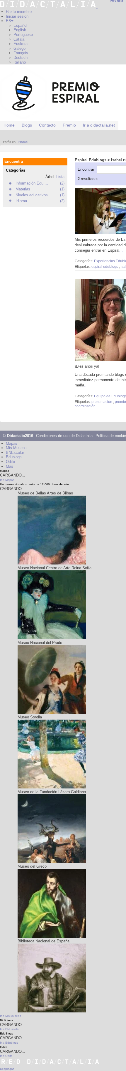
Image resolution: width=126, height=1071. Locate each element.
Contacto (47, 125)
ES (8, 21)
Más (9, 466)
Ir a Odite (6, 1055)
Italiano (19, 62)
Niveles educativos (32, 195)
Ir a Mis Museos (10, 1015)
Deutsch (20, 57)
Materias (23, 189)
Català (18, 39)
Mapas (11, 443)
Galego (19, 48)
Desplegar (7, 1068)
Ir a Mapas (7, 479)
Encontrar (86, 169)
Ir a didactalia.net (99, 125)
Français (20, 53)
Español (20, 25)
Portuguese (23, 34)
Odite (10, 461)
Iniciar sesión (17, 16)
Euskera (20, 43)
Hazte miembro (19, 11)
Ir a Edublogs (9, 1042)
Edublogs (14, 457)
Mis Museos (16, 448)
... (121, 250)
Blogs (27, 125)
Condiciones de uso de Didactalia (64, 436)
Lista (60, 177)
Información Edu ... (32, 183)
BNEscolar (15, 452)
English (19, 30)
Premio (69, 125)
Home (9, 125)
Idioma (21, 201)
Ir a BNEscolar (9, 1029)
